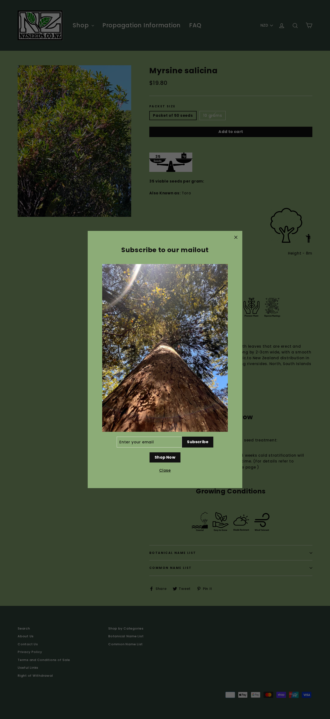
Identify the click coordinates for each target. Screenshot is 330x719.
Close (165, 470)
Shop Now (165, 457)
